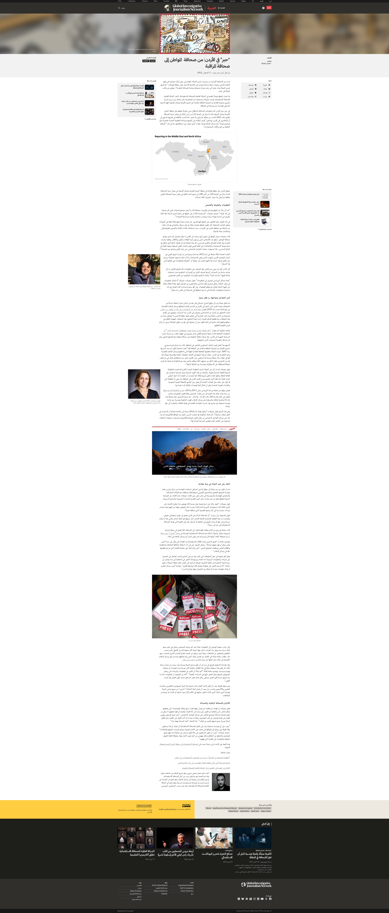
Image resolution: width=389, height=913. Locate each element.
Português (210, 1)
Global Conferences (160, 891)
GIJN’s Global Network (159, 885)
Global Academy (136, 891)
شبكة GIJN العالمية (162, 888)
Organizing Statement (185, 885)
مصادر (140, 888)
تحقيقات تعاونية (266, 811)
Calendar (164, 894)
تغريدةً (265, 85)
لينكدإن (251, 89)
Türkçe (186, 1)
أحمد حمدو (264, 862)
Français (232, 1)
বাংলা (253, 1)
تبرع (269, 7)
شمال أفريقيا (255, 811)
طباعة (265, 89)
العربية (261, 1)
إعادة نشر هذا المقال (143, 806)
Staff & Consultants (186, 888)
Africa (155, 1)
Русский (166, 1)
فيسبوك (251, 85)
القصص (269, 57)
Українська (197, 1)
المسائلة (208, 808)
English (243, 1)
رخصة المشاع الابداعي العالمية (167, 809)
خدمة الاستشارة (136, 899)
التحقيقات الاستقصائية (245, 808)
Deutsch (145, 1)
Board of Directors (187, 891)
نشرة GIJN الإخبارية (136, 894)
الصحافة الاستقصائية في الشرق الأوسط (224, 808)
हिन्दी (176, 1)
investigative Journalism (262, 808)
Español (221, 1)
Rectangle (121, 911)
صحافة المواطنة (233, 811)
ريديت (265, 96)
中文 (119, 1)
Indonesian (131, 1)
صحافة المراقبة (244, 811)
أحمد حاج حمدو (218, 72)
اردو (270, 1)
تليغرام (252, 93)
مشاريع (139, 896)
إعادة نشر (251, 96)
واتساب (265, 93)
